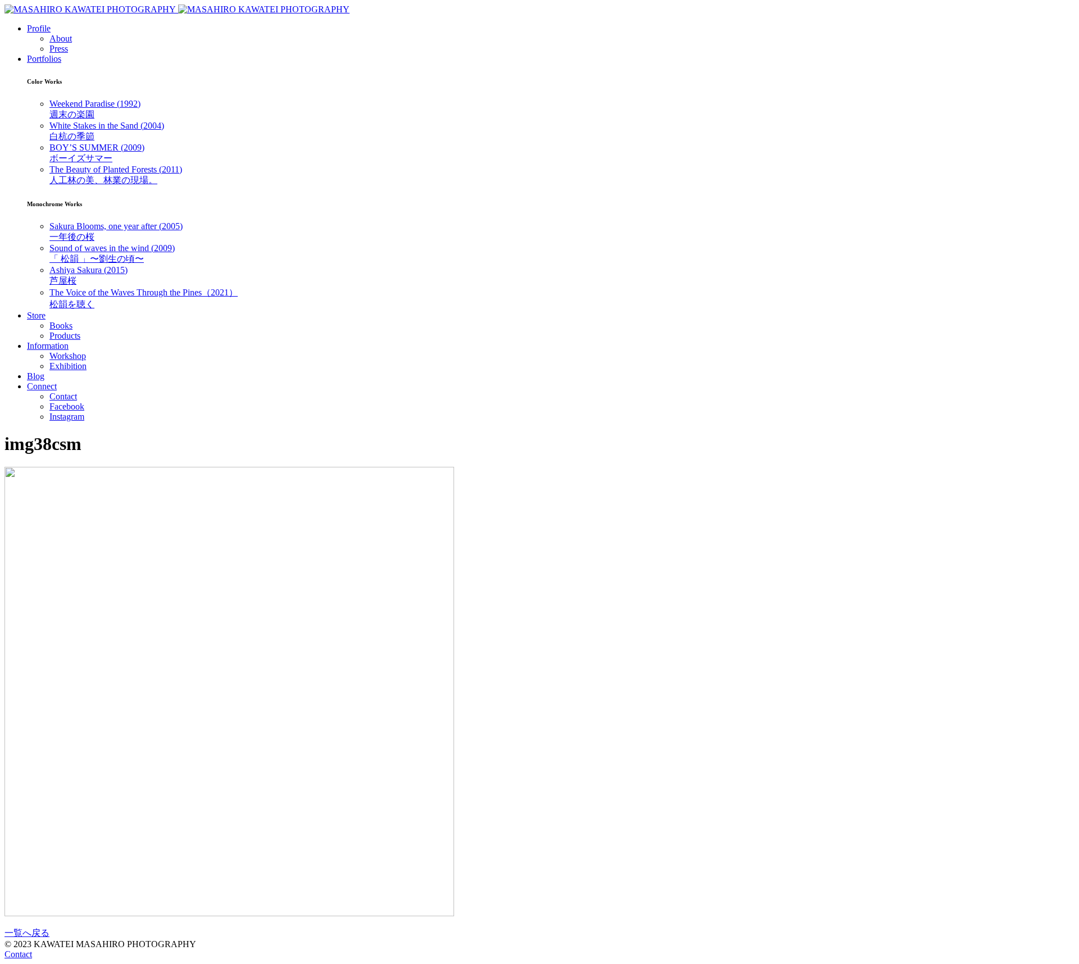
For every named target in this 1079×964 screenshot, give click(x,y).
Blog (35, 376)
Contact (63, 396)
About (60, 38)
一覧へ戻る (26, 933)
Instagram (66, 416)
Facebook (66, 406)
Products (64, 335)
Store (36, 315)
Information (48, 346)
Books (60, 325)
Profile (39, 28)
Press (58, 48)
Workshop (67, 356)
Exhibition (68, 366)
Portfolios (44, 58)
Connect (42, 386)
